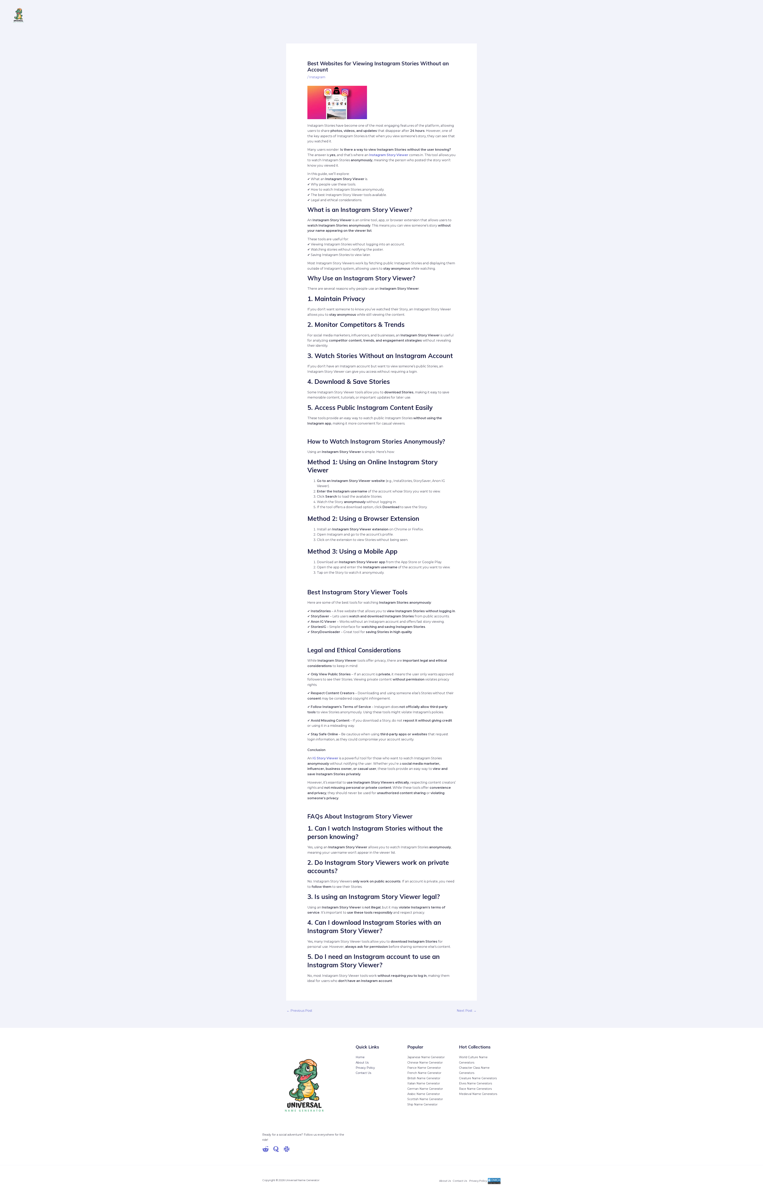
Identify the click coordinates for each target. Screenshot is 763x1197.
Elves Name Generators (475, 1083)
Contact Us (363, 1073)
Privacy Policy (365, 1068)
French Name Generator (424, 1073)
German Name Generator (425, 1089)
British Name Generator (423, 1078)
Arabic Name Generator (423, 1094)
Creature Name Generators (478, 1078)
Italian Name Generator (423, 1083)
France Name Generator (424, 1068)
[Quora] (276, 1149)
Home (360, 1057)
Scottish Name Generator (425, 1099)
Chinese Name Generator (425, 1062)
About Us (362, 1062)
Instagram (317, 77)
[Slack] (286, 1149)
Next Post (466, 1011)
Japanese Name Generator (426, 1057)
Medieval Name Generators (478, 1094)
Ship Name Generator (422, 1104)
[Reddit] (265, 1149)
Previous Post (299, 1011)
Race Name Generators (475, 1089)
